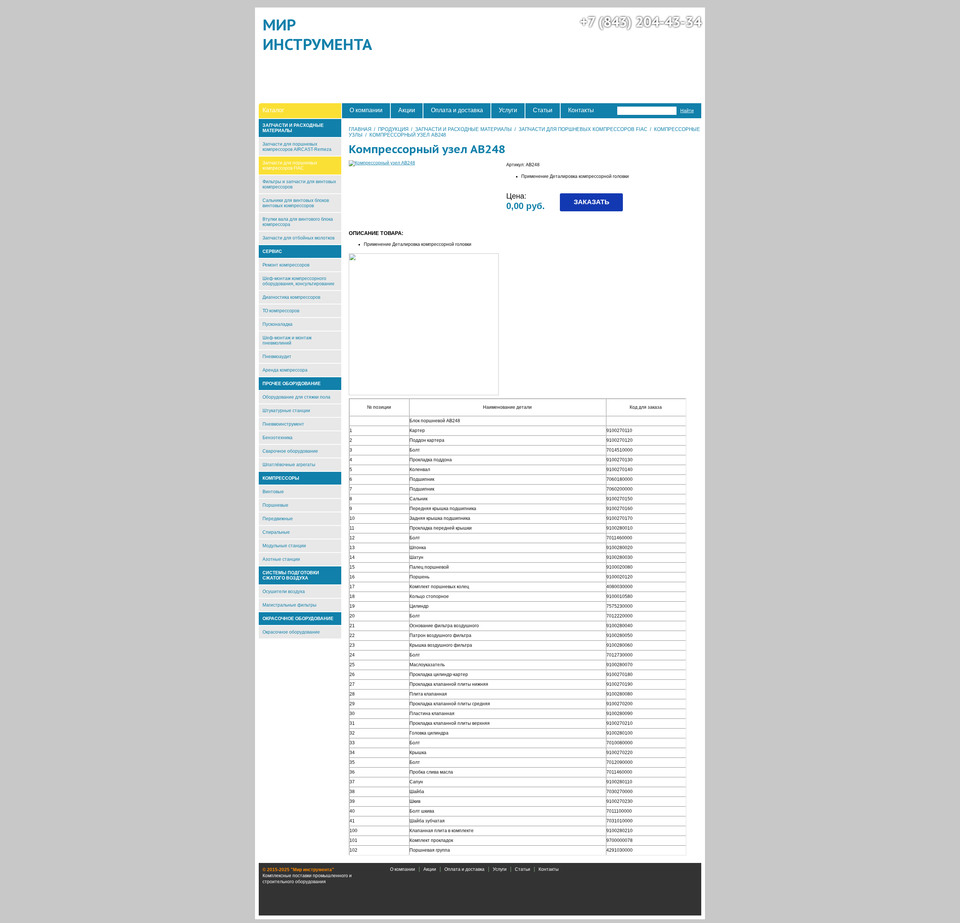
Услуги (500, 869)
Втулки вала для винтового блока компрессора (297, 222)
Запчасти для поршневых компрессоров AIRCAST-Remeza (297, 147)
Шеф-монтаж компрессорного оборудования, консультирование (298, 281)
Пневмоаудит (276, 356)
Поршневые (275, 505)
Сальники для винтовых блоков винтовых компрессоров (295, 203)
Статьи (522, 869)
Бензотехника (277, 437)
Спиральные (276, 532)
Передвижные (277, 518)
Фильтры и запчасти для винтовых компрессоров (299, 184)
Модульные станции (284, 545)
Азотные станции (281, 559)
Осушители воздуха (283, 591)
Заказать (591, 202)
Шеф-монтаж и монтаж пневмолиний (287, 340)
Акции (429, 869)
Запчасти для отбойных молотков (298, 238)
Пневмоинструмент (283, 424)
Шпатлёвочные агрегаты (288, 464)
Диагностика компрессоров (291, 297)
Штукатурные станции (286, 410)
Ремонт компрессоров (285, 265)
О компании (402, 869)
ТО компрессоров (280, 310)
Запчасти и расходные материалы (463, 129)
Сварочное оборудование (290, 451)
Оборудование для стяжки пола (296, 397)
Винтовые (273, 491)
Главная (360, 129)
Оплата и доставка (464, 869)
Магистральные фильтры (289, 605)
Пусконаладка (277, 324)
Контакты (548, 869)
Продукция (393, 129)
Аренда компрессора (285, 370)
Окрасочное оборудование (291, 632)
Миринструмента (317, 34)
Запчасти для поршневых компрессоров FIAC (583, 129)
